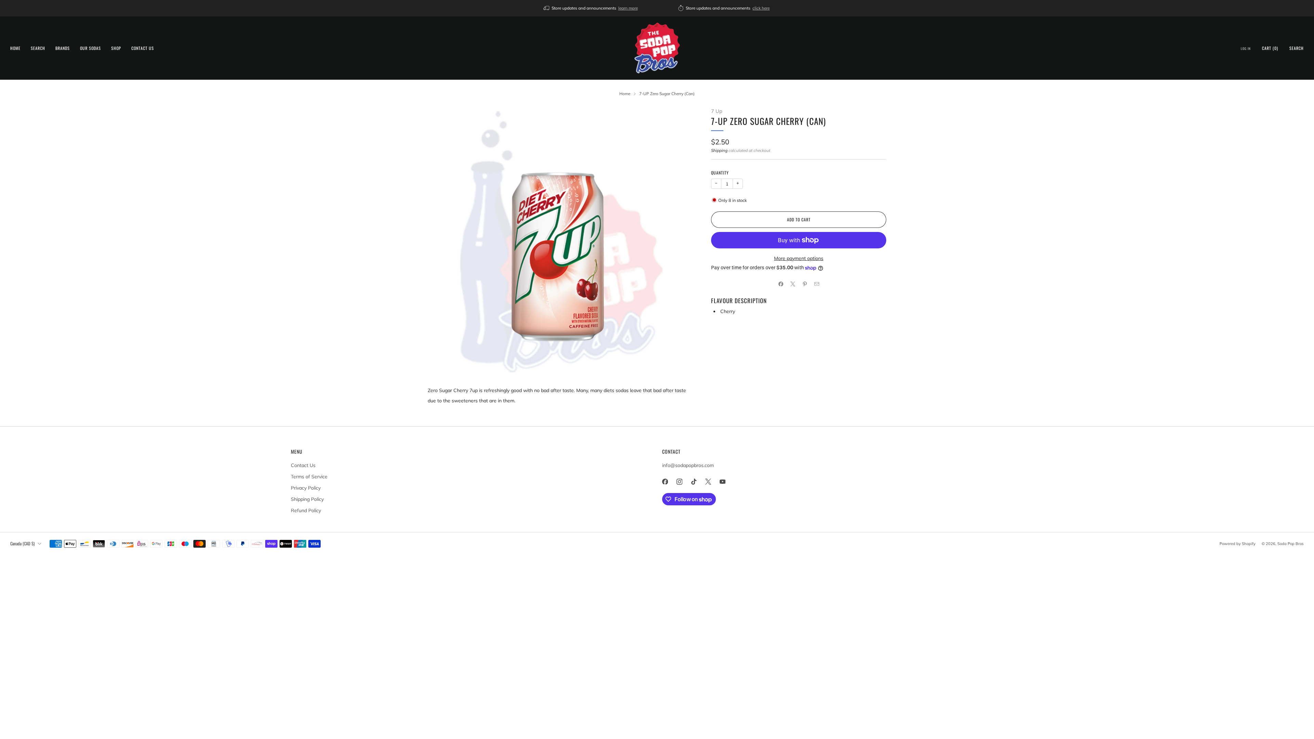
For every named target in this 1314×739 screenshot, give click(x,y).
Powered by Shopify (1237, 543)
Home (15, 48)
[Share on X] (792, 284)
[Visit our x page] (708, 482)
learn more (628, 8)
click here (761, 8)
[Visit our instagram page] (679, 482)
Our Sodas (90, 48)
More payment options (798, 258)
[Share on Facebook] (780, 284)
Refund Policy (306, 510)
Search (38, 48)
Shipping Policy (307, 499)
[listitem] (591, 8)
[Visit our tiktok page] (693, 482)
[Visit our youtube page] (722, 482)
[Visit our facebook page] (665, 482)
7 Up (716, 111)
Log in (1246, 48)
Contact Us (142, 48)
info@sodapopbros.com (688, 465)
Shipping (719, 150)
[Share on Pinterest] (804, 284)
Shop (116, 48)
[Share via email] (816, 284)
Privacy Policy (306, 488)
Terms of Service (309, 477)
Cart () (1270, 48)
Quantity (720, 173)
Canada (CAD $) (22, 543)
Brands (62, 48)
